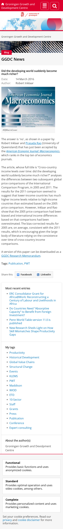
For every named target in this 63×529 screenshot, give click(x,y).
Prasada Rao (33, 143)
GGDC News (13, 59)
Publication (16, 263)
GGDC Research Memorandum (20, 256)
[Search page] (54, 6)
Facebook (26, 274)
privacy (7, 520)
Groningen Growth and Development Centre (18, 6)
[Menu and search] (45, 6)
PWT (27, 263)
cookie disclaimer (29, 520)
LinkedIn (46, 274)
